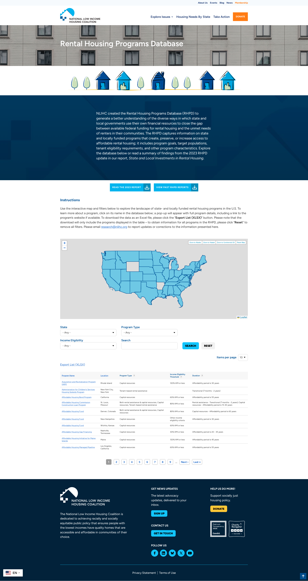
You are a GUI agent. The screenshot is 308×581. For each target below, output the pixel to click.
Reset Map (241, 242)
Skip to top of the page (303, 576)
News (230, 2)
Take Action (221, 17)
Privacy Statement (144, 572)
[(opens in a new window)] (154, 553)
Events (213, 2)
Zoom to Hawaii (209, 242)
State (63, 327)
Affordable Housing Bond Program (76, 397)
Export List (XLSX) (72, 364)
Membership (241, 2)
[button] (64, 243)
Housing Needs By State (193, 17)
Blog (222, 2)
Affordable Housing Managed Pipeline (78, 447)
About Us (203, 2)
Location (104, 375)
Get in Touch (163, 533)
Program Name (68, 375)
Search (125, 340)
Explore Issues (160, 17)
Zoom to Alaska (195, 242)
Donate (240, 16)
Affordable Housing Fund (73, 411)
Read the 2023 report (126, 187)
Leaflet (243, 317)
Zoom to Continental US (226, 242)
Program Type (130, 327)
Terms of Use (167, 572)
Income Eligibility (71, 340)
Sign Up (159, 513)
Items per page (226, 357)
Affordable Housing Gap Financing (77, 432)
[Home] (80, 15)
